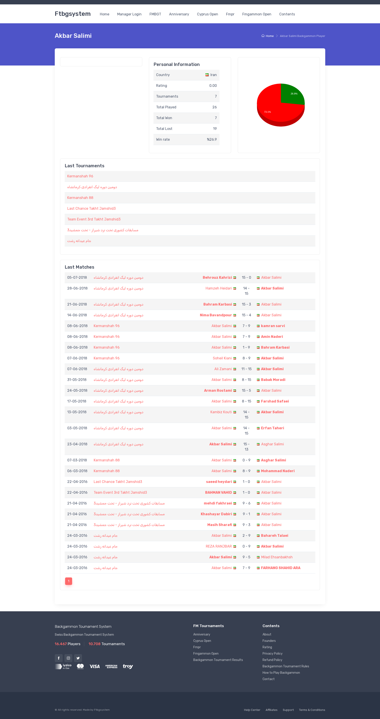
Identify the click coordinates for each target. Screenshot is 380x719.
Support (288, 710)
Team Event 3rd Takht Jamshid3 (94, 219)
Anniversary (179, 14)
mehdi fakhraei (218, 503)
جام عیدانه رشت (79, 241)
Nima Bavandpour (216, 315)
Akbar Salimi (271, 277)
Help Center (252, 710)
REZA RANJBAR (219, 546)
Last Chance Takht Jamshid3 (91, 208)
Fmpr (230, 14)
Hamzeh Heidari (219, 288)
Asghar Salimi (272, 444)
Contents (287, 14)
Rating (267, 647)
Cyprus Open (207, 14)
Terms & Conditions (312, 710)
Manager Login (129, 14)
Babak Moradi (273, 380)
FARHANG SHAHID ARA (280, 568)
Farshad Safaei (275, 401)
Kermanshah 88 (80, 198)
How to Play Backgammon (281, 673)
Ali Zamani (223, 369)
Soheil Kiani (222, 358)
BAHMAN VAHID (218, 492)
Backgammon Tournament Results (218, 660)
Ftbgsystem (73, 13)
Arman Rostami (218, 390)
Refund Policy (272, 660)
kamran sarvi (273, 326)
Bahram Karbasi (217, 304)
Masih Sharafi (219, 525)
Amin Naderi (272, 337)
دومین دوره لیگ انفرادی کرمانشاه (92, 187)
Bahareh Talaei (274, 535)
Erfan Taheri (272, 428)
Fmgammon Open (256, 14)
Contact (269, 679)
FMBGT (155, 14)
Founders (269, 641)
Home (104, 14)
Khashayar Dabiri (216, 514)
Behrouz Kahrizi (217, 277)
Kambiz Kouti (221, 412)
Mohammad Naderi (278, 471)
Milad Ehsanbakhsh (277, 557)
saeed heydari (219, 482)
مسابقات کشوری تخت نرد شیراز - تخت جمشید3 (102, 230)
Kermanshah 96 (80, 176)
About (267, 634)
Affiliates (272, 710)
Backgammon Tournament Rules (286, 666)
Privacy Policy (273, 653)
